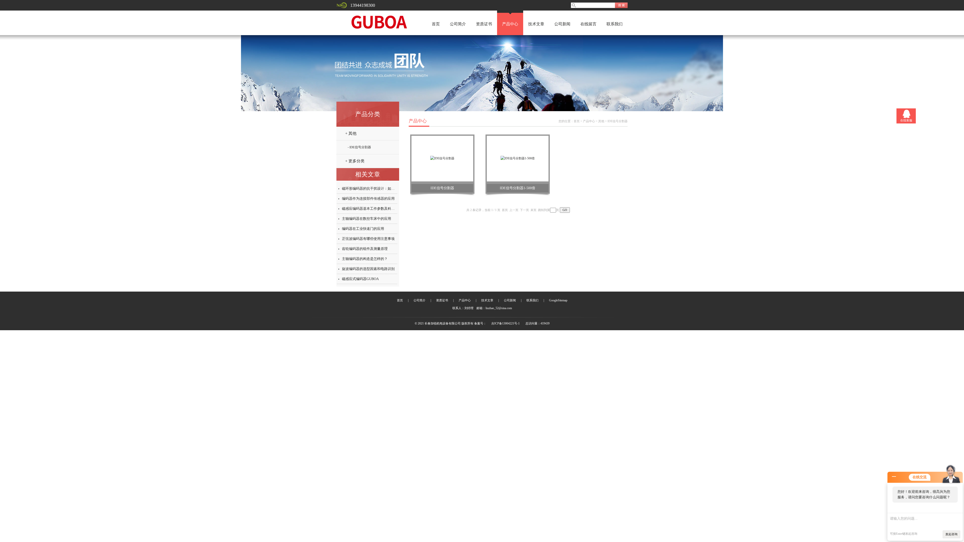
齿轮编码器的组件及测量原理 (365, 249)
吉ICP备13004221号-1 (505, 323)
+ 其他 (350, 133)
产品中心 (510, 24)
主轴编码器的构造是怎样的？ (365, 259)
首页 (436, 24)
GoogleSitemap (558, 300)
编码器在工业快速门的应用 (363, 229)
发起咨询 (951, 534)
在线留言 (588, 24)
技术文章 (536, 24)
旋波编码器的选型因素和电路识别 (368, 269)
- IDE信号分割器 (359, 147)
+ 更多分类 (355, 161)
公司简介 (458, 24)
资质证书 (484, 24)
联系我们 (615, 24)
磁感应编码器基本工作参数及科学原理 (372, 209)
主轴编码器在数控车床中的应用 (366, 219)
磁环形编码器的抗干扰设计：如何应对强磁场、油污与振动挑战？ (393, 188)
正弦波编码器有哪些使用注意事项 (368, 239)
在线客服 (906, 120)
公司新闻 (562, 24)
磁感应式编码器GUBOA (360, 279)
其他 (601, 121)
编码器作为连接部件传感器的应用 (368, 198)
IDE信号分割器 (618, 121)
